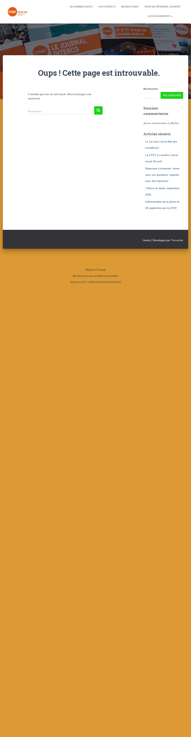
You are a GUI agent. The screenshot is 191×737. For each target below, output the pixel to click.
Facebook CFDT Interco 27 (179, 16)
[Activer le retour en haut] (183, 729)
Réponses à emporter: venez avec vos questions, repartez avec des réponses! (162, 174)
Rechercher (150, 88)
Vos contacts (107, 6)
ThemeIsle (177, 240)
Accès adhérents (159, 16)
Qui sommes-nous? (81, 6)
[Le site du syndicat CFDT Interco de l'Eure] (17, 11)
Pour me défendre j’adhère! (162, 6)
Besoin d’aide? (130, 6)
